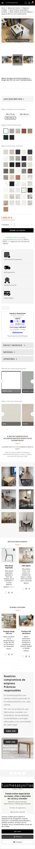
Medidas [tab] (8, 352)
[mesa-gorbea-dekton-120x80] (17, 60)
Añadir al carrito (17, 230)
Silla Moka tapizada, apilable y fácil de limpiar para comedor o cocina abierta (9, 578)
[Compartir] (3, 308)
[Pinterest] (8, 308)
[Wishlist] (14, 550)
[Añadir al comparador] (9, 593)
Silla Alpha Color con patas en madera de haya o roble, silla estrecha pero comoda (26, 575)
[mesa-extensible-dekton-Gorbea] (7, 60)
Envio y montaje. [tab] (13, 345)
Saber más (11, 731)
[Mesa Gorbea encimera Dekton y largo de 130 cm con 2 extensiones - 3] (28, 60)
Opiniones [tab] (9, 359)
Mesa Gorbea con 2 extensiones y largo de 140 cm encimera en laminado (8, 641)
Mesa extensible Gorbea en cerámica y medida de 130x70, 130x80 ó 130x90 (26, 642)
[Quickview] (12, 592)
